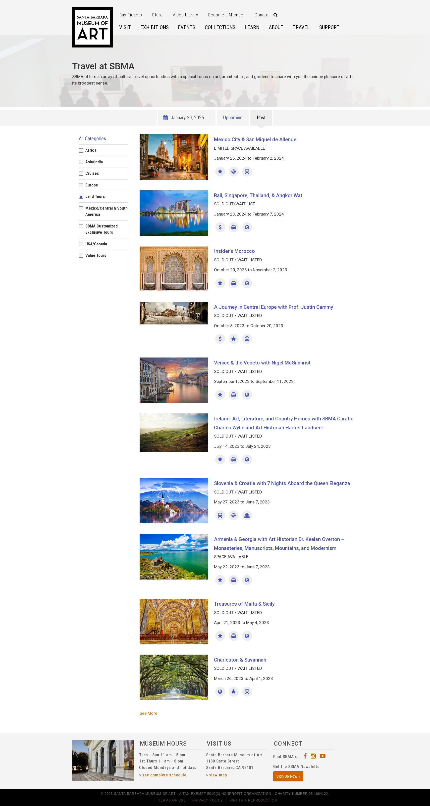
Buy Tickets (130, 14)
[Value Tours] (220, 227)
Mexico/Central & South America (106, 211)
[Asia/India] (247, 227)
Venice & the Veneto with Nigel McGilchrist (262, 363)
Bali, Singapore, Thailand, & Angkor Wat (258, 195)
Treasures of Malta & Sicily (244, 604)
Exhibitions (154, 27)
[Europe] (247, 395)
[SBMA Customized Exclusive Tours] (220, 172)
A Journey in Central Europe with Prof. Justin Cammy (273, 307)
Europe (91, 184)
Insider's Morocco (234, 251)
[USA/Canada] (220, 692)
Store (157, 14)
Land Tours (95, 196)
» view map (216, 774)
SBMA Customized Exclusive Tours (101, 229)
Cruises (92, 173)
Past (261, 118)
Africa (90, 150)
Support (329, 27)
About (276, 27)
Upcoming (233, 118)
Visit (125, 27)
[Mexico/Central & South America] (234, 172)
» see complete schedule (162, 774)
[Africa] (247, 283)
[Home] (92, 27)
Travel (301, 27)
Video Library (185, 14)
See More (148, 713)
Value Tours (95, 255)
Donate (262, 14)
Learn (252, 27)
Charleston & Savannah (240, 660)
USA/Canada (96, 243)
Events (186, 27)
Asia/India (94, 161)
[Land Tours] (247, 172)
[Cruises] (247, 515)
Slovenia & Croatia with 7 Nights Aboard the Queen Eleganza (282, 483)
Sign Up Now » (288, 776)
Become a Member (226, 14)
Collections (220, 27)
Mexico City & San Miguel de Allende (255, 139)
